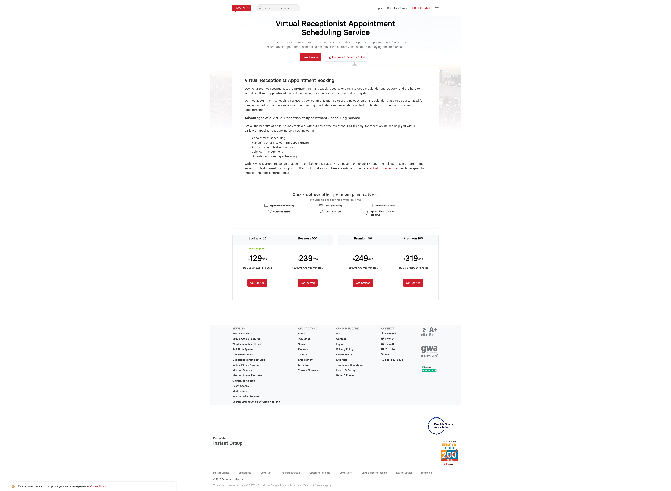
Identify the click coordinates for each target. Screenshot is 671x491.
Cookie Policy (344, 354)
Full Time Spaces (242, 349)
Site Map (341, 359)
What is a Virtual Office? (247, 344)
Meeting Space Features (247, 375)
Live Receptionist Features (248, 359)
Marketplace (239, 391)
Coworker (266, 472)
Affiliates (303, 365)
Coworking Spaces (243, 380)
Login (378, 8)
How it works (310, 57)
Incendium (427, 472)
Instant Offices (221, 472)
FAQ (338, 333)
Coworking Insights (319, 472)
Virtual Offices (241, 333)
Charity (302, 354)
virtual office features (384, 168)
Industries (304, 338)
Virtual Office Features (246, 338)
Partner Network (308, 370)
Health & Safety (345, 370)
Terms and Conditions (349, 365)
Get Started (257, 283)
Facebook (390, 333)
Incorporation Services (246, 396)
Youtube (390, 349)
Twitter (389, 338)
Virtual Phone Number (246, 365)
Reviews (303, 349)
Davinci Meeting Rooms (374, 472)
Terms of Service (313, 485)
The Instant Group (290, 472)
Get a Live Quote (397, 8)
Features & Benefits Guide (348, 57)
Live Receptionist (242, 354)
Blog (387, 354)
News (301, 344)
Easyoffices (245, 472)
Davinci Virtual (404, 472)
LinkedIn (390, 344)
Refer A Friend (345, 375)
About (301, 333)
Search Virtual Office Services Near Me (256, 401)
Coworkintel (346, 472)
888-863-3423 (421, 8)
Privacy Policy (344, 349)
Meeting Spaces (242, 370)
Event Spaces (240, 386)
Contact (341, 338)
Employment (305, 359)
